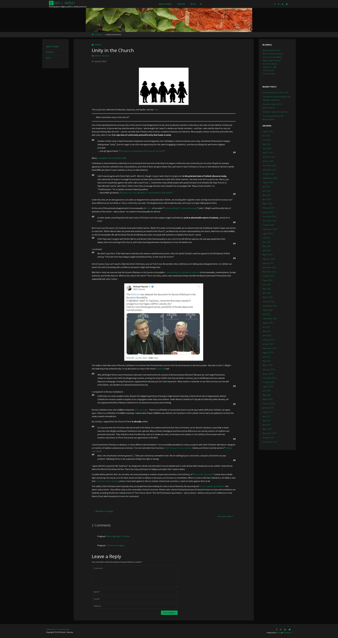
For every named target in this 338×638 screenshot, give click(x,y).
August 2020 (267, 322)
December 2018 (269, 378)
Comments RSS (63, 629)
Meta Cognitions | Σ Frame (118, 536)
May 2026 (266, 144)
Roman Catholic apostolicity (211, 486)
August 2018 (267, 386)
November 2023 (269, 271)
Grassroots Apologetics (272, 57)
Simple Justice (268, 70)
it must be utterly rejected (106, 481)
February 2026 (268, 157)
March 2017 (267, 429)
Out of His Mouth (269, 63)
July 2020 (266, 327)
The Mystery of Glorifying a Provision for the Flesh (142, 151)
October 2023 (268, 276)
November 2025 (269, 169)
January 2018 (267, 408)
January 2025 (267, 212)
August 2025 (267, 182)
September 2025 (269, 178)
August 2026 (267, 131)
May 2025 (266, 195)
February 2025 (268, 208)
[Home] (92, 35)
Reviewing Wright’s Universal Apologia (180, 208)
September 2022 (269, 306)
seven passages (141, 410)
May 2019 (266, 361)
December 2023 (269, 267)
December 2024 (269, 216)
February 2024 (268, 259)
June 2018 (266, 390)
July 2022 (266, 314)
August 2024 (267, 233)
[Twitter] (287, 4)
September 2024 (269, 229)
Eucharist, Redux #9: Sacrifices (275, 112)
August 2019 (267, 352)
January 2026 (267, 161)
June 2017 (266, 416)
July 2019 (266, 357)
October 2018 (268, 382)
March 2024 (267, 254)
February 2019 (268, 369)
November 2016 (269, 433)
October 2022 (268, 301)
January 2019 (267, 374)
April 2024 (266, 250)
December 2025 (269, 165)
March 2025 (267, 203)
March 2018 (267, 399)
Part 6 (149, 208)
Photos (50, 52)
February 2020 (268, 339)
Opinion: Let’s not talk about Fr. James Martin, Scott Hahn (145, 193)
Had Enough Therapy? (271, 60)
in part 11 (160, 369)
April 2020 (266, 335)
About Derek (52, 46)
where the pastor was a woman (177, 448)
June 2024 (266, 242)
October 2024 (268, 225)
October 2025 (268, 174)
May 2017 (266, 420)
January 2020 (267, 344)
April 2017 (266, 425)
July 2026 (266, 135)
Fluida (278, 633)
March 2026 (267, 152)
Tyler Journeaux (268, 73)
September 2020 (269, 318)
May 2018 (266, 395)
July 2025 (266, 186)
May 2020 (266, 331)
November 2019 (269, 348)
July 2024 (266, 237)
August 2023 (267, 280)
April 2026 (266, 148)
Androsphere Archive (271, 50)
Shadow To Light (269, 67)
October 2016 (268, 437)
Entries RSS (50, 629)
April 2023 (266, 293)
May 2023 (266, 288)
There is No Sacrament (203, 474)
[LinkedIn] (283, 4)
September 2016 (269, 442)
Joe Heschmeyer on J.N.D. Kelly (275, 92)
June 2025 (266, 191)
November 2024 (269, 220)
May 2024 (266, 246)
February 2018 (268, 403)
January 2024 (267, 263)
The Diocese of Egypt (115, 545)
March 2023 (267, 297)
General (99, 35)
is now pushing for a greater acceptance (182, 272)
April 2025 (266, 199)
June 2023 (266, 284)
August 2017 (267, 412)
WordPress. (287, 633)
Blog (48, 58)
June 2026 (266, 140)
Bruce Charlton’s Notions (273, 53)
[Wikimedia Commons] (279, 4)
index (156, 109)
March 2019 (267, 365)
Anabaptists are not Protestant (111, 158)
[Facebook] (275, 4)
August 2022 (267, 310)
